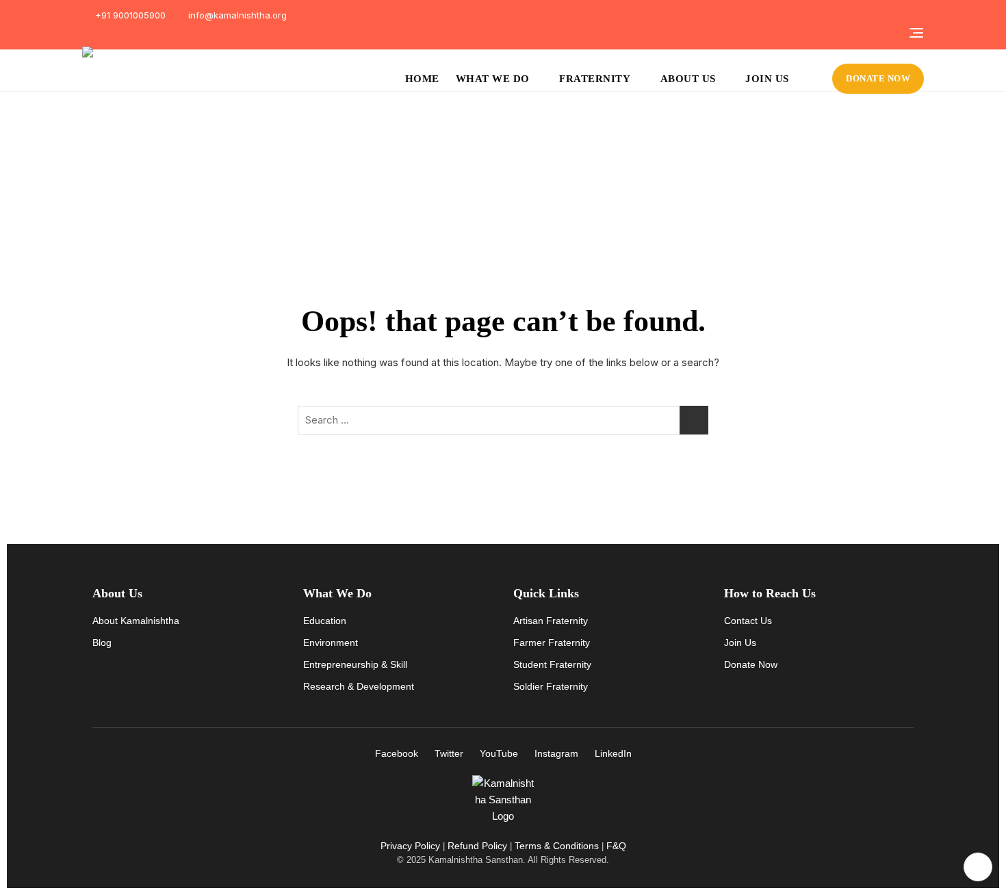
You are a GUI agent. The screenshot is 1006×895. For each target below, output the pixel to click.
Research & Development (358, 686)
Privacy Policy (410, 845)
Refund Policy (477, 845)
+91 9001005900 (129, 15)
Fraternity (594, 78)
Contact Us (748, 620)
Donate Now (750, 664)
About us (688, 78)
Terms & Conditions (557, 845)
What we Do (493, 78)
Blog (102, 642)
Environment (330, 642)
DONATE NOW (878, 78)
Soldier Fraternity (550, 686)
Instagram (556, 753)
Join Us (767, 78)
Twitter (449, 753)
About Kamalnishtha (135, 620)
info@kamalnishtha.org (236, 15)
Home (422, 78)
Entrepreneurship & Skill (355, 664)
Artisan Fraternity (550, 620)
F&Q (616, 845)
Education (324, 620)
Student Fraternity (552, 664)
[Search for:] (503, 420)
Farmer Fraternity (551, 642)
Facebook (396, 753)
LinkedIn (613, 753)
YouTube (499, 753)
